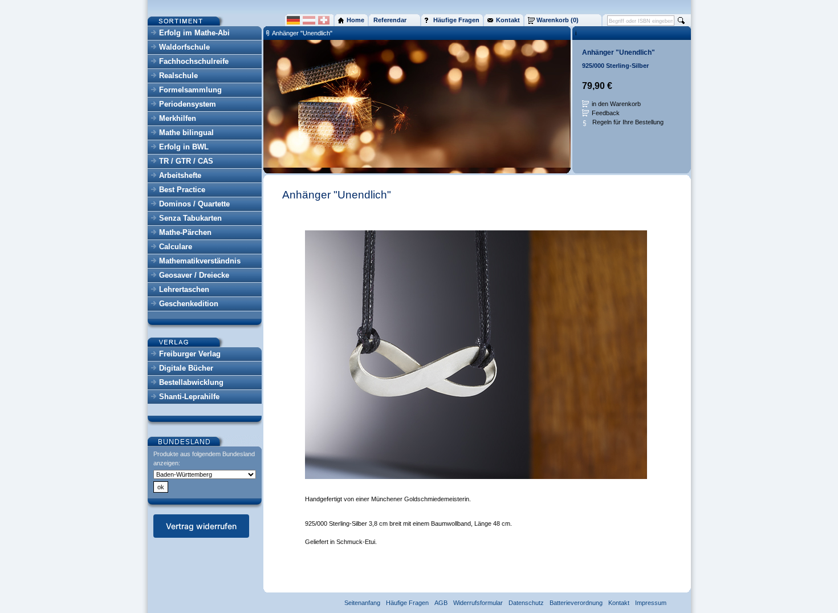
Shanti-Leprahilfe (189, 396)
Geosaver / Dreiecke (194, 275)
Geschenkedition (188, 303)
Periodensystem (187, 104)
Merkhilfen (177, 118)
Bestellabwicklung (191, 382)
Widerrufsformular (478, 602)
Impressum (650, 602)
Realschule (178, 75)
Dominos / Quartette (194, 204)
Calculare (175, 246)
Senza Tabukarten (190, 218)
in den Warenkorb (616, 103)
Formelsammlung (190, 90)
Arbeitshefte (180, 175)
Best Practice (182, 189)
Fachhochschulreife (194, 61)
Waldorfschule (184, 47)
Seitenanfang (362, 602)
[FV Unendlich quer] (476, 476)
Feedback (606, 112)
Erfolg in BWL (184, 147)
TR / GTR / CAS (186, 161)
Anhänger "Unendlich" (302, 33)
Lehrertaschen (184, 289)
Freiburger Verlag (190, 354)
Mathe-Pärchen (185, 232)
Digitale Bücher (186, 368)
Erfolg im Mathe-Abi (194, 33)
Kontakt (618, 602)
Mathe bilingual (186, 132)
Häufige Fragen (407, 602)
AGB (441, 602)
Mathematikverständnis (200, 261)
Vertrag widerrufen (201, 526)
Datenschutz (526, 602)
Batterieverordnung (576, 602)
